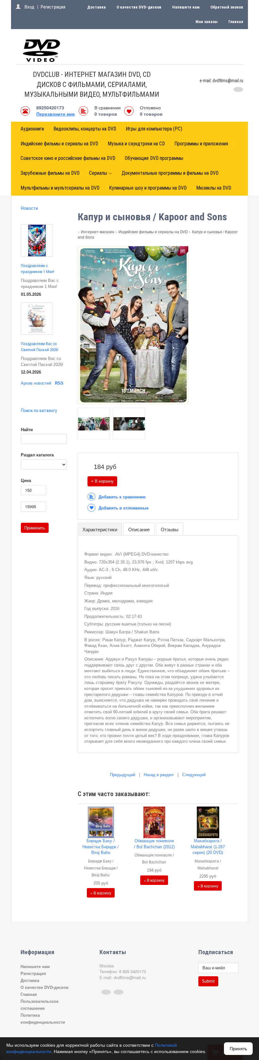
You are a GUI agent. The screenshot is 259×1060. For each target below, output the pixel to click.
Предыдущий (122, 774)
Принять (238, 1048)
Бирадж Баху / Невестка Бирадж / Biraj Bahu (100, 846)
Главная (235, 21)
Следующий (194, 774)
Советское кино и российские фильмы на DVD (68, 158)
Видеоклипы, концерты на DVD (84, 129)
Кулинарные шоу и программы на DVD (148, 188)
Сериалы (98, 173)
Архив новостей (36, 383)
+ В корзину (102, 481)
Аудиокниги (32, 129)
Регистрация (53, 7)
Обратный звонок (226, 7)
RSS (59, 383)
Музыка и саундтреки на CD (136, 144)
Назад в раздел (159, 774)
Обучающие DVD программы (154, 158)
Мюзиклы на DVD (213, 188)
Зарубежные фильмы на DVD (50, 173)
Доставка (96, 7)
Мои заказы (207, 21)
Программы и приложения (201, 144)
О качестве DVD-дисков (139, 7)
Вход (29, 7)
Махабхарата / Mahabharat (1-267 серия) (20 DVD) (208, 846)
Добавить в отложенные (123, 508)
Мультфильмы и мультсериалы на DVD (60, 188)
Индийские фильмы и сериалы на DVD (59, 144)
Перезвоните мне (55, 114)
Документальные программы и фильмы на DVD (170, 173)
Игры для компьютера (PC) (154, 129)
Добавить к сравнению (122, 497)
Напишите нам (186, 7)
